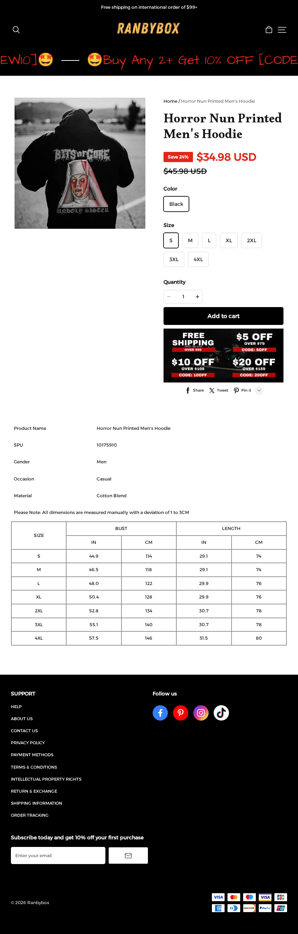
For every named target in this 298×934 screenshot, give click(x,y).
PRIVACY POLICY (28, 742)
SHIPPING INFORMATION (36, 803)
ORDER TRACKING (30, 815)
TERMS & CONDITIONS (34, 767)
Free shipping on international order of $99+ (149, 7)
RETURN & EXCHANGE (34, 791)
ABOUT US (22, 718)
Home (170, 101)
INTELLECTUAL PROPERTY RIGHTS (46, 779)
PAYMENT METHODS (32, 754)
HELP (16, 706)
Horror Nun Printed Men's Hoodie (218, 101)
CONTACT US (24, 730)
